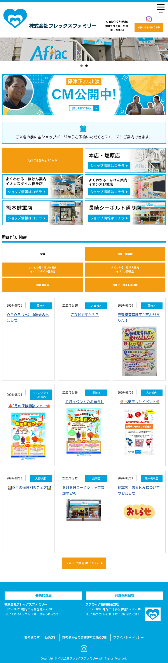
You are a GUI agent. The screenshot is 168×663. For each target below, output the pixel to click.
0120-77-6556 (116, 25)
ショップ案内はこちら (81, 563)
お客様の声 (32, 637)
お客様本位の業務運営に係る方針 (85, 637)
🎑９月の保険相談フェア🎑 (29, 487)
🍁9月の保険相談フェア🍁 (29, 406)
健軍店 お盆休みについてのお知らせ (139, 490)
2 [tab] (86, 65)
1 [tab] (81, 65)
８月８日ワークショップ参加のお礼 (83, 490)
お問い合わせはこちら (149, 27)
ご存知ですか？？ (85, 314)
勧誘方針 (51, 637)
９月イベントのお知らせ (84, 402)
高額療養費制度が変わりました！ (139, 317)
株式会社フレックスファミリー (62, 25)
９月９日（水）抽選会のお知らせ (28, 317)
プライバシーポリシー (128, 637)
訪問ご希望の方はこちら (42, 160)
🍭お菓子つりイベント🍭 (140, 402)
